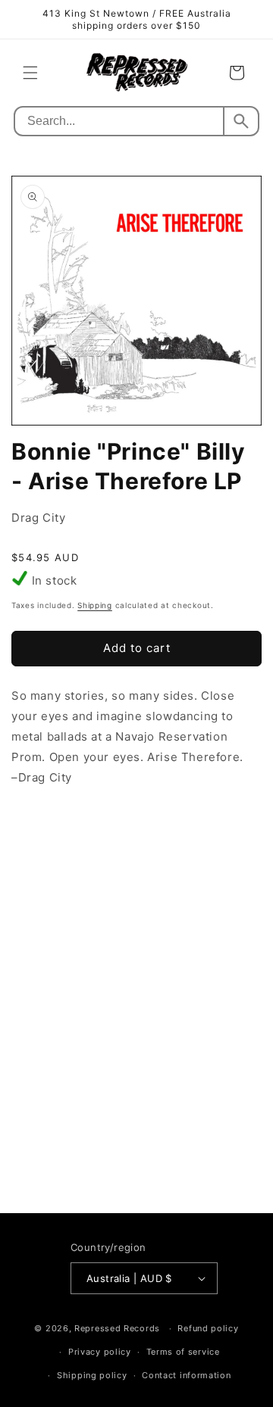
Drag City (38, 517)
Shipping (94, 605)
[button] (30, 72)
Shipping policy (92, 1375)
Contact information (186, 1375)
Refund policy (207, 1328)
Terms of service (183, 1351)
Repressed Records (117, 1328)
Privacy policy (99, 1351)
